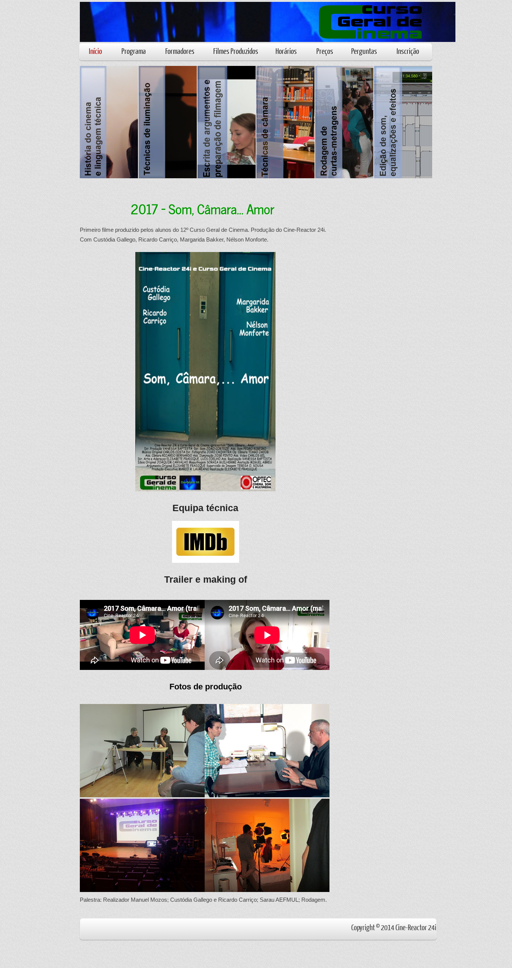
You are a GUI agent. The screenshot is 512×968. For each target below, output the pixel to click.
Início (95, 50)
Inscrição (408, 50)
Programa (133, 50)
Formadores (180, 50)
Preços (324, 50)
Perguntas (364, 50)
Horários (286, 50)
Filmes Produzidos (235, 50)
